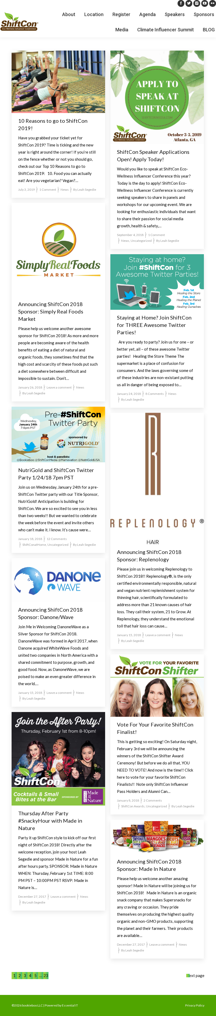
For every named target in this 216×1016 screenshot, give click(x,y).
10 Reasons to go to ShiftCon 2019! (52, 124)
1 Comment (47, 190)
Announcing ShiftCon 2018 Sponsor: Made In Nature (149, 865)
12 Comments (57, 539)
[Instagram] (196, 3)
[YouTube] (204, 3)
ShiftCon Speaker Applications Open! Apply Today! (153, 155)
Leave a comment (59, 387)
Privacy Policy (194, 1005)
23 (45, 975)
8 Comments (154, 394)
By (84, 190)
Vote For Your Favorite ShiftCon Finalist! (155, 728)
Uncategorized (141, 241)
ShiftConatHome (34, 545)
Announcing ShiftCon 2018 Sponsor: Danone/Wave (50, 613)
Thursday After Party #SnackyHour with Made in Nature (50, 820)
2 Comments (153, 800)
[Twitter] (188, 3)
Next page (195, 975)
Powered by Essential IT (61, 1005)
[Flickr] (212, 3)
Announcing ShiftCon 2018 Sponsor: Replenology (149, 555)
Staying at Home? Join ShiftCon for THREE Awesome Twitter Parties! (154, 324)
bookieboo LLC (32, 1005)
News (65, 190)
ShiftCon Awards (133, 806)
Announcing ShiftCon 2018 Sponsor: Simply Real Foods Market (50, 311)
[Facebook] (181, 3)
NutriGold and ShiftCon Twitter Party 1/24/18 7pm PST (56, 473)
